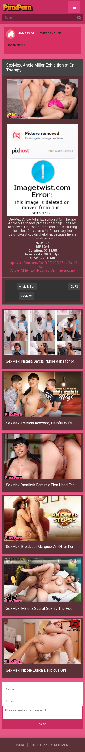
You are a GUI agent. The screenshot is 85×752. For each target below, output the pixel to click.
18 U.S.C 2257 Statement (50, 745)
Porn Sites (16, 45)
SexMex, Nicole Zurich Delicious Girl (36, 670)
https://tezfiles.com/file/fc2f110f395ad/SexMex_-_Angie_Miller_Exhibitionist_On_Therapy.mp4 (42, 266)
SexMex (26, 296)
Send (42, 724)
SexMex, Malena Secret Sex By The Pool (39, 608)
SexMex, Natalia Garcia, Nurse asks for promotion (40, 361)
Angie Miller (26, 286)
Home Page (26, 33)
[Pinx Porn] (30, 7)
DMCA (19, 745)
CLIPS (74, 286)
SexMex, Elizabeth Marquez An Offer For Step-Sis (40, 546)
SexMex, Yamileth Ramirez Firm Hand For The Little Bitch (40, 485)
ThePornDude (50, 33)
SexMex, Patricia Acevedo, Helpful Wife (39, 423)
